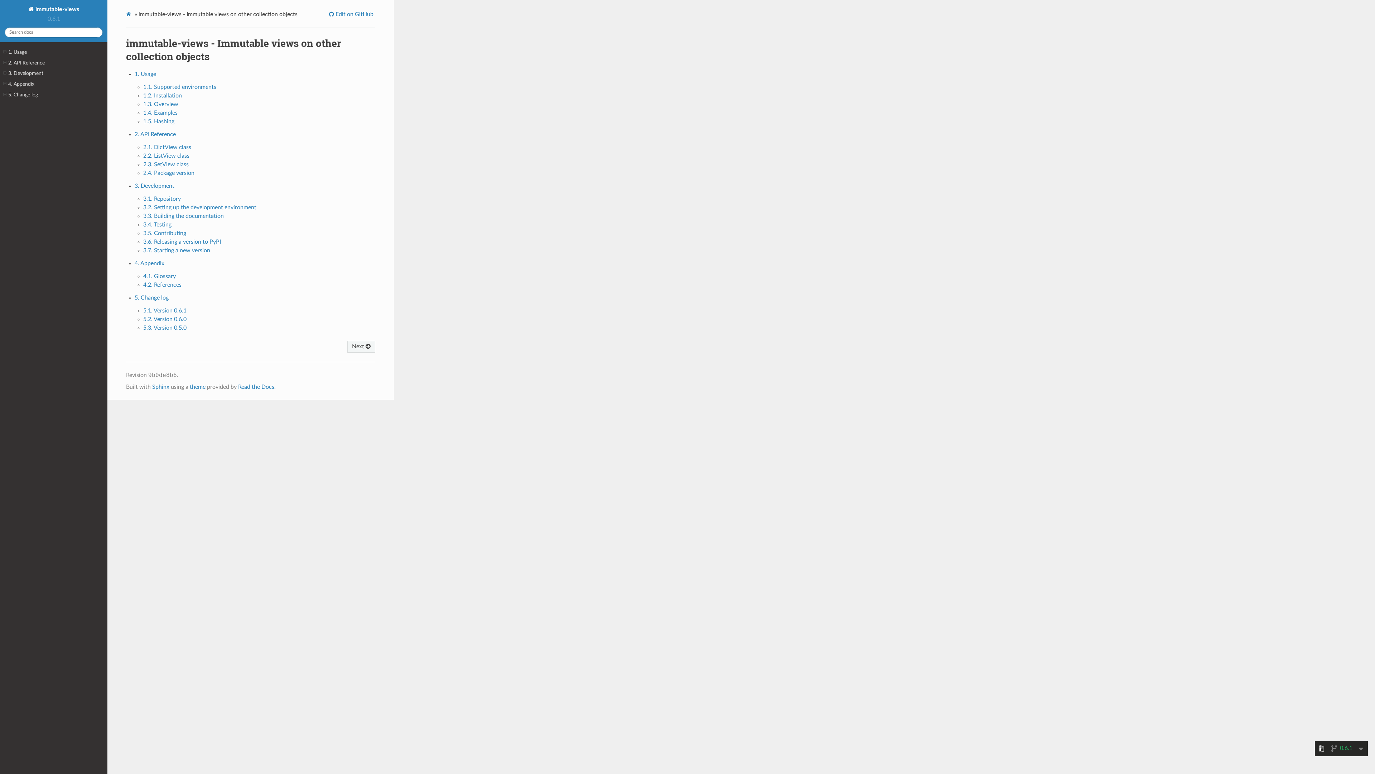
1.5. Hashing (158, 121)
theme (198, 387)
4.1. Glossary (159, 276)
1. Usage (17, 52)
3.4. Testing (157, 225)
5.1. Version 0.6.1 (165, 311)
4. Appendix (21, 84)
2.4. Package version (168, 173)
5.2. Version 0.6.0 (165, 319)
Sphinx (160, 387)
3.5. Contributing (164, 233)
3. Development (25, 73)
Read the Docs (256, 387)
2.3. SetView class (166, 164)
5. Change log (23, 94)
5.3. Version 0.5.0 (165, 328)
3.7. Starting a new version (176, 250)
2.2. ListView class (166, 156)
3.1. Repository (162, 199)
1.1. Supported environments (179, 87)
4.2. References (162, 285)
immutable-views (56, 9)
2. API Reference (26, 63)
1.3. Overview (160, 104)
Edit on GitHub (353, 14)
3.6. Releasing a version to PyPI (182, 242)
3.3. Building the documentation (183, 216)
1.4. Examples (160, 113)
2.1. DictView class (167, 147)
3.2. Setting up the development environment (199, 207)
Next (359, 346)
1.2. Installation (162, 96)
